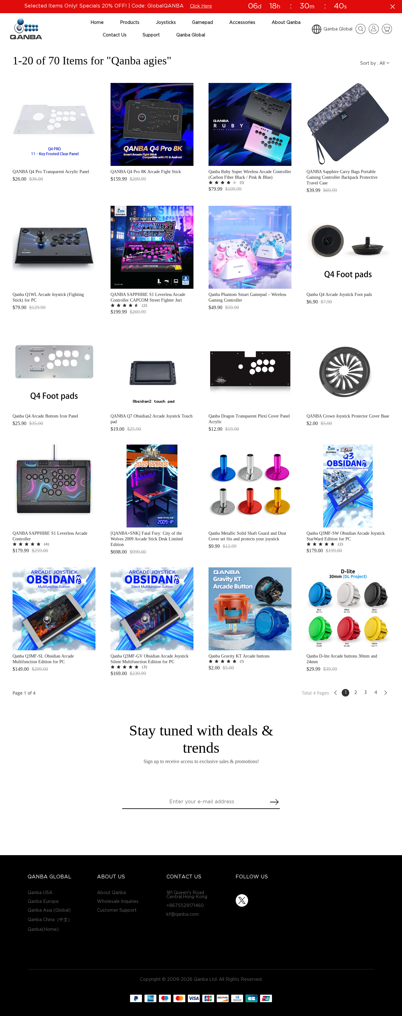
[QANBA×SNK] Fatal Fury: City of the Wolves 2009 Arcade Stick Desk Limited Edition (147, 539)
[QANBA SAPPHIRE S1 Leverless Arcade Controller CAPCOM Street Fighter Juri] (152, 247)
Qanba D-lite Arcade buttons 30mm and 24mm (342, 659)
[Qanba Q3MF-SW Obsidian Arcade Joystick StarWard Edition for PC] (348, 486)
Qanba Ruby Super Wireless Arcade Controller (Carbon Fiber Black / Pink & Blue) (250, 174)
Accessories (242, 22)
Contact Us (115, 35)
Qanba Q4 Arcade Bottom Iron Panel (45, 416)
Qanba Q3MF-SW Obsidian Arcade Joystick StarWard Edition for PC (346, 536)
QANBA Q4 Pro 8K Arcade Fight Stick (146, 171)
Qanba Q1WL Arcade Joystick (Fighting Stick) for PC (48, 297)
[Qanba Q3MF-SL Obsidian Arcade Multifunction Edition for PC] (54, 608)
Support (151, 35)
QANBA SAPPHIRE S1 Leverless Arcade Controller (50, 536)
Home (97, 22)
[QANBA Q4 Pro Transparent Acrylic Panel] (54, 124)
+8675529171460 (185, 906)
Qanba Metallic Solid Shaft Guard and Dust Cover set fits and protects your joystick (247, 536)
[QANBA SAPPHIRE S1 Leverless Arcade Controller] (54, 486)
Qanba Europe (43, 901)
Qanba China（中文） (50, 920)
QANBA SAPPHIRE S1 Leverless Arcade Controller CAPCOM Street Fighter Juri (148, 297)
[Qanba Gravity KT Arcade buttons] (250, 608)
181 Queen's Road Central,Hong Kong (186, 895)
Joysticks (166, 22)
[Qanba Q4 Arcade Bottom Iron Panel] (54, 368)
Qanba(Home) (43, 929)
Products (129, 22)
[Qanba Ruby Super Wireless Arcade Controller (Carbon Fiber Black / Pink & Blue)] (250, 124)
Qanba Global (190, 35)
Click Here (201, 6)
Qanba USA (40, 893)
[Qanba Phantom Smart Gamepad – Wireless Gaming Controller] (250, 247)
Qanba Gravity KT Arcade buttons (239, 656)
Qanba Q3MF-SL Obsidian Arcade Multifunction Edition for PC (43, 659)
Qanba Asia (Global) (49, 910)
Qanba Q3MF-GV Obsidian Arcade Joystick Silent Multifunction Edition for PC (149, 659)
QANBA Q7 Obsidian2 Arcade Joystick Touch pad (152, 419)
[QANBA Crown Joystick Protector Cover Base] (348, 368)
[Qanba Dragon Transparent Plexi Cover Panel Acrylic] (250, 368)
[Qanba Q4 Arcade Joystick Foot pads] (348, 247)
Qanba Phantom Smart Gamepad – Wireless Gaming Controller (247, 297)
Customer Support (117, 910)
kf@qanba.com (182, 914)
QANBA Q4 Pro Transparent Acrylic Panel (51, 171)
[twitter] (242, 900)
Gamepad (202, 22)
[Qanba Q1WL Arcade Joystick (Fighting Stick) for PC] (54, 247)
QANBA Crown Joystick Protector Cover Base (348, 416)
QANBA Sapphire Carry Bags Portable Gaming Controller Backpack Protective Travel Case (342, 177)
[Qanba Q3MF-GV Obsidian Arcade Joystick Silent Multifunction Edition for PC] (152, 608)
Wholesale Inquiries (118, 901)
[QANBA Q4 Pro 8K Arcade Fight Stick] (152, 124)
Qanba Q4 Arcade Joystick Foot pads (339, 294)
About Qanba (286, 22)
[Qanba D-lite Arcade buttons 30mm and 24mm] (348, 608)
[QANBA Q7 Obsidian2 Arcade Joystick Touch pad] (152, 368)
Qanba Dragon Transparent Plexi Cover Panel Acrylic (249, 419)
